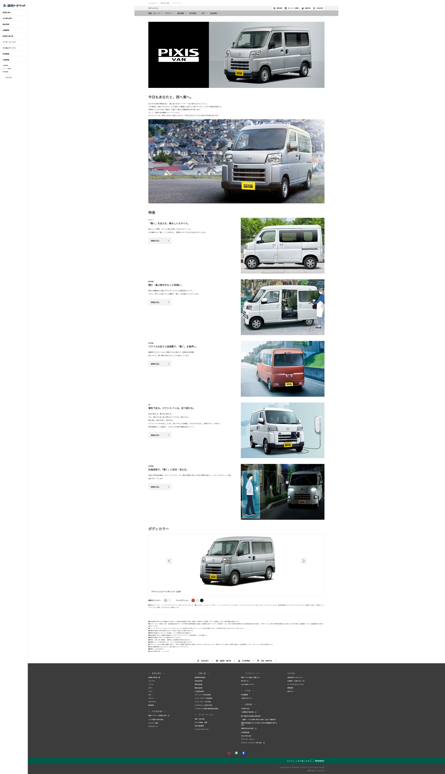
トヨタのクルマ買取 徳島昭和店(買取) (206, 709)
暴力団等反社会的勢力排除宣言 (251, 716)
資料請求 (279, 8)
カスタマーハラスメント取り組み (251, 743)
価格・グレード (154, 13)
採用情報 (5, 71)
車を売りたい (245, 681)
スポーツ (151, 698)
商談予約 (308, 8)
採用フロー (290, 691)
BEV (203, 13)
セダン (150, 688)
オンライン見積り (293, 8)
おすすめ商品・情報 (201, 722)
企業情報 (5, 65)
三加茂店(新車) (199, 691)
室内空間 (180, 13)
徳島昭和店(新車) (200, 677)
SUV (149, 695)
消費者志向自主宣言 (247, 728)
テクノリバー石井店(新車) (203, 695)
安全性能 (213, 13)
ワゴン (150, 691)
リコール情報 (7, 68)
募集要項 (290, 688)
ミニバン (151, 684)
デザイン (168, 13)
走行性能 (192, 13)
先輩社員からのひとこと (295, 677)
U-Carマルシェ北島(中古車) (203, 705)
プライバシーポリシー (248, 739)
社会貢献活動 (245, 732)
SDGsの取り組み (246, 736)
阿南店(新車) (199, 681)
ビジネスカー (152, 702)
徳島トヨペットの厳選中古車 (157, 715)
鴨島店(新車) (199, 688)
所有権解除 (244, 695)
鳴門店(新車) (199, 684)
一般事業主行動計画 (247, 712)
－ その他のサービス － (252, 673)
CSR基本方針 (245, 708)
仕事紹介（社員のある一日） (296, 681)
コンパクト (151, 681)
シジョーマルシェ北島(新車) (203, 698)
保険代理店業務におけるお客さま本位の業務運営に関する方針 (259, 724)
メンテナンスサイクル (202, 729)
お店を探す (319, 8)
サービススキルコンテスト (295, 684)
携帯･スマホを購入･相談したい (251, 677)
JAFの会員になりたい (247, 684)
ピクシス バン (153, 8)
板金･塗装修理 (199, 726)
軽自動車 (151, 705)
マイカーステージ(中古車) (203, 702)
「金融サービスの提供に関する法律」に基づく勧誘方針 (258, 719)
